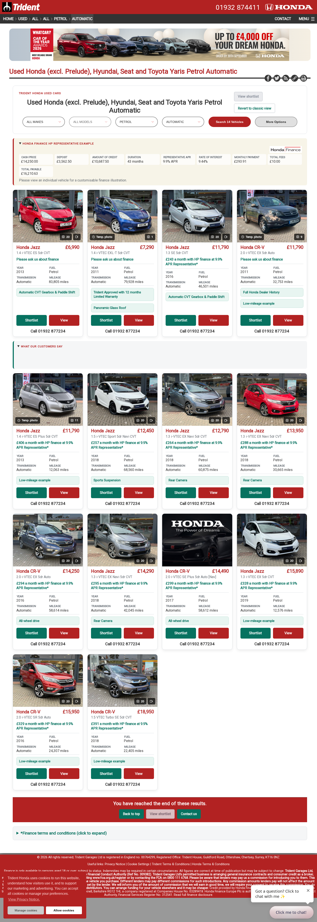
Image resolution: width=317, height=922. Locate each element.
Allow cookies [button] (63, 910)
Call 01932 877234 (48, 331)
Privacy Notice (115, 864)
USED (22, 19)
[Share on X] (276, 78)
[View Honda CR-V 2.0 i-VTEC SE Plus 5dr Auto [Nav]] (197, 540)
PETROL (60, 19)
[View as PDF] (303, 78)
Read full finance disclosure (193, 895)
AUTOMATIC (82, 19)
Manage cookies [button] (26, 910)
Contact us (189, 814)
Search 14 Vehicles (229, 122)
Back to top (131, 814)
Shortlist (31, 320)
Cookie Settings (138, 864)
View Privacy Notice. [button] (24, 899)
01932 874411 (238, 7)
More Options (276, 122)
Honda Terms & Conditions (211, 864)
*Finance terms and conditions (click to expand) (64, 833)
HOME (8, 19)
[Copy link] (294, 78)
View (64, 320)
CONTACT (283, 19)
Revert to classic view (254, 108)
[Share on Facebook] (267, 78)
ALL (35, 19)
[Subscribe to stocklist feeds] (285, 78)
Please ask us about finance (37, 259)
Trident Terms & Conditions (171, 864)
